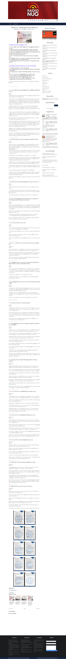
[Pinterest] (38, 20)
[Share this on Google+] (13, 590)
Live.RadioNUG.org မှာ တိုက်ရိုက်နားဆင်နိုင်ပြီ (49, 39)
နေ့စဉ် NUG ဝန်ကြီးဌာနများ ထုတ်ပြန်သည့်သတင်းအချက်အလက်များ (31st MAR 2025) (51, 144)
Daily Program (44, 80)
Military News (44, 83)
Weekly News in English (46, 91)
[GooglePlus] (32, 20)
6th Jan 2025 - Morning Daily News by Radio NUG (24, 27)
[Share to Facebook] (12, 592)
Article (43, 75)
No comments (32, 29)
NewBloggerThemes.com (54, 657)
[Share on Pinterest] (14, 590)
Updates (43, 89)
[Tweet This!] (12, 590)
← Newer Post (10, 608)
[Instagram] (36, 20)
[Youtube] (34, 20)
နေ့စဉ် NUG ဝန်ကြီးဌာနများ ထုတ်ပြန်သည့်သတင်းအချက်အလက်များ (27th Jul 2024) (51, 122)
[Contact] (42, 20)
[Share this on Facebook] (11, 590)
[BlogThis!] (10, 592)
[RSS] (44, 20)
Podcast (43, 84)
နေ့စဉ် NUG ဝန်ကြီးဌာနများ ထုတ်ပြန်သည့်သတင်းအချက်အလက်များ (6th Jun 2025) (51, 130)
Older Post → (38, 608)
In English (43, 81)
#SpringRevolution (11, 588)
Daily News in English (45, 78)
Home (25, 608)
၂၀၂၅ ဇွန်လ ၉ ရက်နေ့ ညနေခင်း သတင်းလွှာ (24, 602)
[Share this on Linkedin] (16, 590)
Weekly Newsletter (45, 92)
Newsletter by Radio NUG (18, 657)
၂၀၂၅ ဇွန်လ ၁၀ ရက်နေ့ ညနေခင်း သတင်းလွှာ (18, 602)
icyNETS (41, 657)
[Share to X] (11, 592)
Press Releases (44, 86)
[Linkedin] (40, 20)
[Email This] (9, 592)
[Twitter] (31, 20)
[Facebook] (29, 20)
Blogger (52, 108)
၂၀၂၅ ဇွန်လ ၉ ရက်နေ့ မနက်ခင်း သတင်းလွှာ (11, 602)
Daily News (26, 29)
